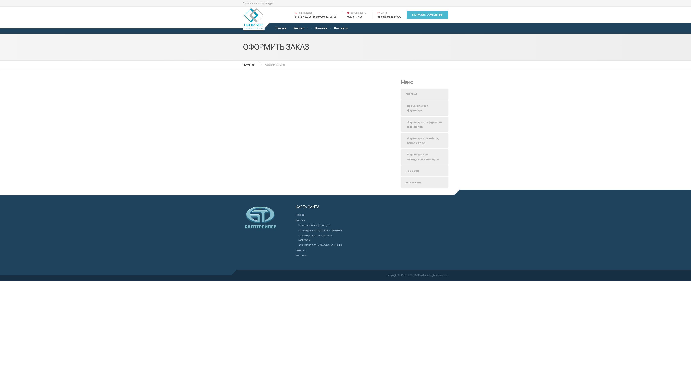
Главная (280, 28)
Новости (321, 28)
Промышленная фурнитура (417, 108)
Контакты (341, 28)
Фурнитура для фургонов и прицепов (424, 124)
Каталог (299, 28)
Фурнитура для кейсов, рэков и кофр (423, 140)
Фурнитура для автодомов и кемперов (423, 157)
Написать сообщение (427, 14)
